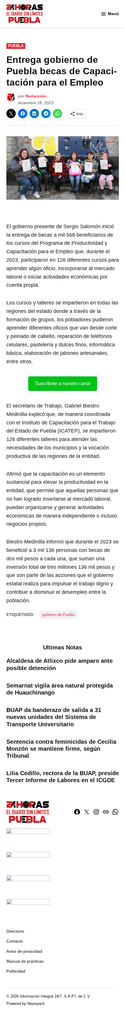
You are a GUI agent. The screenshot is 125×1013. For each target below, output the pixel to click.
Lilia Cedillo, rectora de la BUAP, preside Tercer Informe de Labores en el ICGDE (62, 776)
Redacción (36, 96)
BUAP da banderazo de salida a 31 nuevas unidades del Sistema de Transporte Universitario (53, 717)
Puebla (16, 46)
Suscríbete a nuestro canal (62, 383)
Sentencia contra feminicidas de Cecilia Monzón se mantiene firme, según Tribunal (61, 749)
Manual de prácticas (25, 961)
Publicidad (15, 971)
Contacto (14, 941)
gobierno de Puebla (58, 615)
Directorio (15, 931)
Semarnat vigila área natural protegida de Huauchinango (59, 689)
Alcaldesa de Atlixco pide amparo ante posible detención (59, 664)
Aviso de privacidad (24, 951)
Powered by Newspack (25, 1004)
